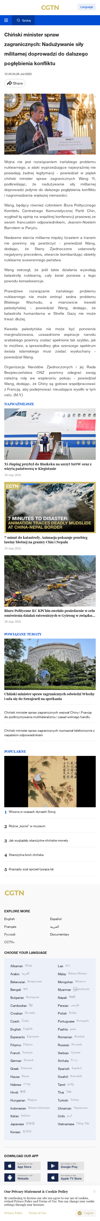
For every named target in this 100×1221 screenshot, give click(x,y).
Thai (64, 1091)
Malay (72, 973)
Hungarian (23, 1099)
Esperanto (24, 1036)
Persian (68, 1005)
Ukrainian (72, 1107)
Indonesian (30, 1107)
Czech (19, 1020)
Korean (20, 1131)
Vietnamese (73, 1123)
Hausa (19, 1076)
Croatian (22, 1012)
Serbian (69, 1052)
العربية (54, 926)
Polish (67, 1012)
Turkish (68, 1099)
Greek (21, 1068)
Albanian (21, 965)
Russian (70, 1044)
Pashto (67, 1028)
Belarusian (26, 981)
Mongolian (71, 981)
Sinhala (68, 1060)
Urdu (65, 1115)
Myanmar (74, 989)
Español (56, 919)
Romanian (71, 1036)
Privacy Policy (13, 1213)
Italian (20, 1115)
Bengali (19, 989)
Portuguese (73, 1020)
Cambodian (21, 1005)
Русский (9, 934)
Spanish (70, 1068)
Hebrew (20, 1084)
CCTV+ (9, 942)
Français (10, 926)
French (21, 1052)
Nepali (66, 997)
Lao (64, 965)
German (22, 1060)
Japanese (22, 1123)
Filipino (21, 1044)
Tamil (66, 1084)
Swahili (70, 1076)
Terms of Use (37, 1213)
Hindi (17, 1091)
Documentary (59, 934)
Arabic (19, 973)
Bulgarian (24, 997)
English (9, 919)
